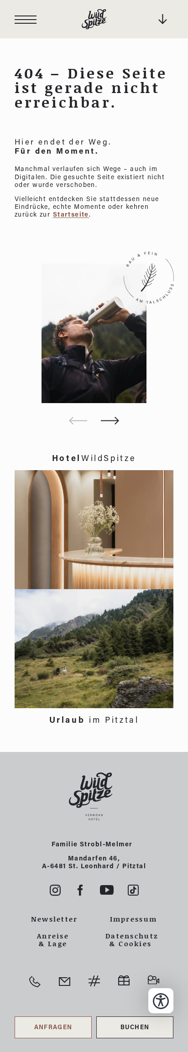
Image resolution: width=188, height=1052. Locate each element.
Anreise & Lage (53, 940)
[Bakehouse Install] (94, 19)
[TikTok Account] (133, 890)
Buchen (135, 1027)
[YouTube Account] (106, 890)
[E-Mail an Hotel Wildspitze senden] (64, 981)
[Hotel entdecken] (94, 529)
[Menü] (26, 19)
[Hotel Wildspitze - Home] (94, 796)
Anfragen (53, 1027)
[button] (110, 421)
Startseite (71, 214)
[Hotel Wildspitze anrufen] (35, 981)
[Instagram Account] (55, 890)
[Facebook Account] (80, 890)
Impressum (133, 919)
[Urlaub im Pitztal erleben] (94, 648)
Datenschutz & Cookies (130, 940)
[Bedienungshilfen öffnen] (160, 1000)
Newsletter (54, 919)
